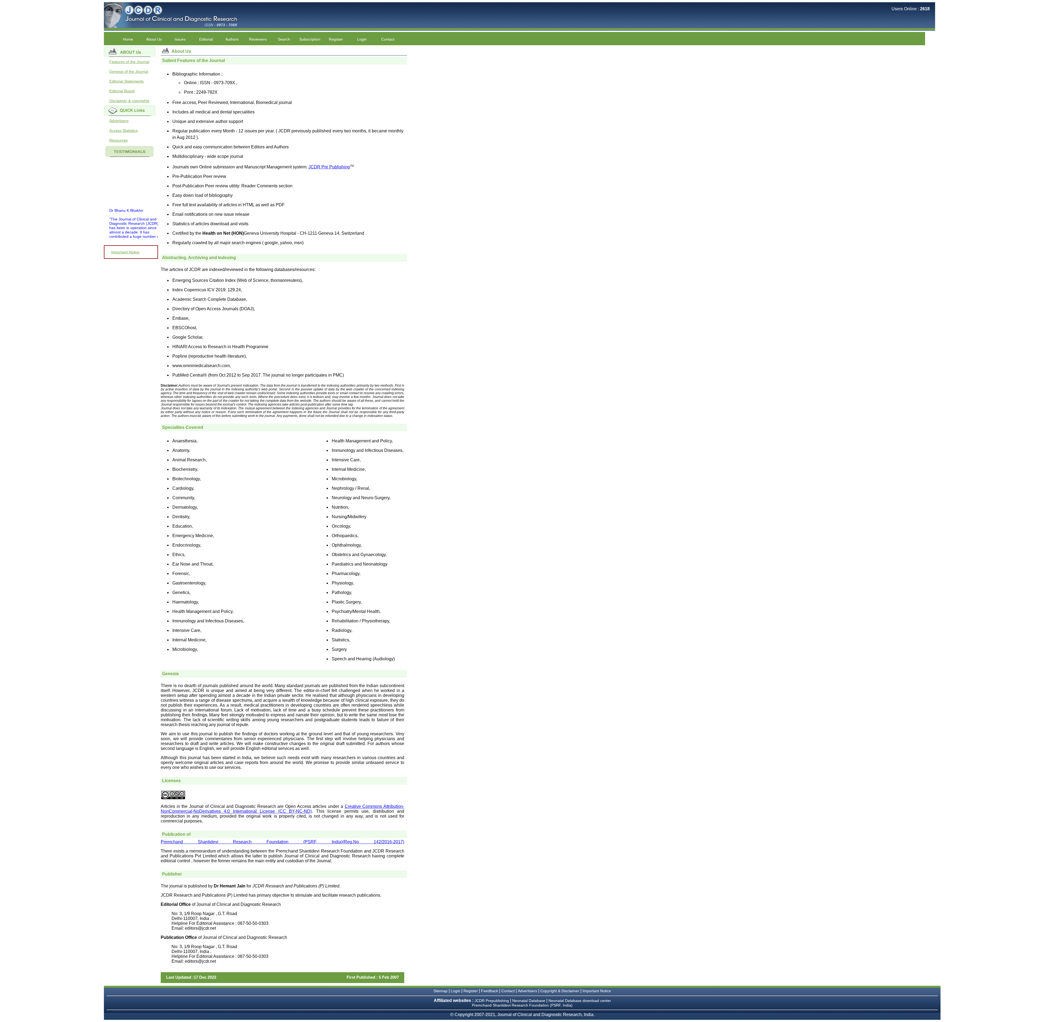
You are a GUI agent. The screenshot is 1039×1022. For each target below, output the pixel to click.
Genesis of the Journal (128, 71)
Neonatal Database (529, 1000)
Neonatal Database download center (579, 1000)
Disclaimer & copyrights (129, 101)
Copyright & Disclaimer (559, 991)
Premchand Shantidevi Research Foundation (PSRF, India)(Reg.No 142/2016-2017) (282, 842)
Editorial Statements (126, 81)
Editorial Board (121, 91)
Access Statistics (123, 130)
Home (128, 39)
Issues (180, 39)
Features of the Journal (129, 62)
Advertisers (119, 121)
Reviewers (258, 39)
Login (362, 39)
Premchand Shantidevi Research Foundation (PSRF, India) (522, 1005)
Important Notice (125, 252)
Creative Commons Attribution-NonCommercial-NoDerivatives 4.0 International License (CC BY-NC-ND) (282, 809)
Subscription (309, 39)
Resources (118, 140)
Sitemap (440, 991)
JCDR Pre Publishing (329, 167)
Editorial (206, 39)
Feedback (489, 991)
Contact (387, 39)
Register (336, 39)
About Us (154, 39)
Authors (232, 39)
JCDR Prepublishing (492, 1000)
